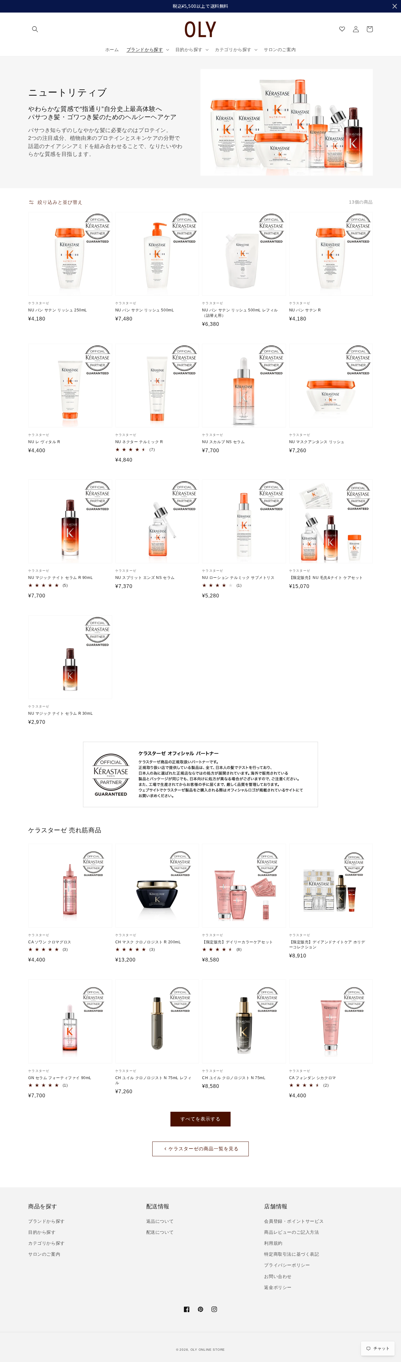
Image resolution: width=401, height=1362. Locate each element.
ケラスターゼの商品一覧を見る (204, 1148)
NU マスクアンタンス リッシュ (317, 442)
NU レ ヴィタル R (44, 442)
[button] (35, 29)
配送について (160, 1232)
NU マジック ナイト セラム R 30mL (60, 713)
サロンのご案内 (44, 1254)
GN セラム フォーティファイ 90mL (59, 1078)
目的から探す (42, 1232)
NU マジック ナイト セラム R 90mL (60, 577)
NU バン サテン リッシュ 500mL (144, 310)
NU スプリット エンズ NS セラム (145, 577)
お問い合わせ (278, 1276)
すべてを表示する (200, 1118)
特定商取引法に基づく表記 (291, 1254)
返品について (160, 1221)
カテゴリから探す (46, 1243)
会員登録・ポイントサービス (294, 1221)
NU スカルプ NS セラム (223, 442)
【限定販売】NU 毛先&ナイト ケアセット (326, 577)
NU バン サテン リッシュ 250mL (57, 310)
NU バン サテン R (305, 310)
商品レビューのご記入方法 (291, 1232)
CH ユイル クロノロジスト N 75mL (234, 1078)
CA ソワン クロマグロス (49, 942)
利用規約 (273, 1243)
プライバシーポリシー (287, 1265)
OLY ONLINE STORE (207, 1349)
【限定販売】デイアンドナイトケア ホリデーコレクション (327, 945)
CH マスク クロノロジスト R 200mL (148, 942)
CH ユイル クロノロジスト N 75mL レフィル (153, 1080)
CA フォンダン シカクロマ (312, 1078)
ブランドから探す (46, 1221)
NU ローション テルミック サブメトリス (238, 577)
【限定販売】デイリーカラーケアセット (237, 942)
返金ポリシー (278, 1287)
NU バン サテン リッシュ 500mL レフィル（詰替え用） (240, 313)
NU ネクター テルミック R (139, 442)
